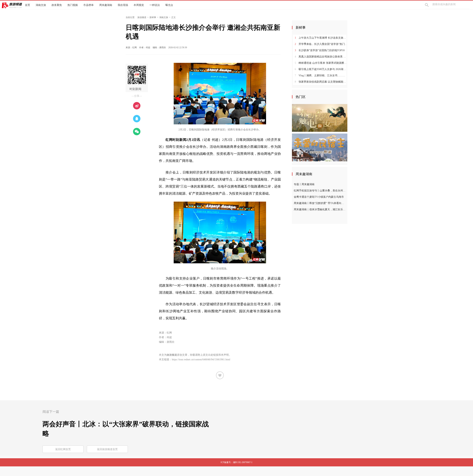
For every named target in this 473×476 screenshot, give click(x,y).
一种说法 (154, 5)
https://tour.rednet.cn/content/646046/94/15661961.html (201, 359)
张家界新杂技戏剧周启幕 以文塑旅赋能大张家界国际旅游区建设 (321, 81)
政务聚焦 (57, 5)
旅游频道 (141, 17)
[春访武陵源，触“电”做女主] (319, 117)
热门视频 (72, 5)
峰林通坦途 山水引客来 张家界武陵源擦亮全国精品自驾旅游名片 (321, 63)
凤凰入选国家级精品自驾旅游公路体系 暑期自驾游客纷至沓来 (321, 56)
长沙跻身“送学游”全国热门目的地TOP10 (320, 50)
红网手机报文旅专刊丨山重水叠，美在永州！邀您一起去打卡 (320, 190)
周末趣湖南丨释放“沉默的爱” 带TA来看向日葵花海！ (320, 203)
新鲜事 (152, 17)
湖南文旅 (41, 5)
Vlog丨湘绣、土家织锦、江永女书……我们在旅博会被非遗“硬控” (321, 75)
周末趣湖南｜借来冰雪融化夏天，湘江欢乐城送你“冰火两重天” (320, 209)
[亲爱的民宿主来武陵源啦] (319, 147)
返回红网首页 (63, 449)
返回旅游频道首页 (107, 449)
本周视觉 (139, 5)
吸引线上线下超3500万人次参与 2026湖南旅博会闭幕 (321, 69)
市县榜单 (88, 5)
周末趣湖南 (105, 5)
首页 (27, 5)
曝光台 (169, 5)
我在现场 (123, 5)
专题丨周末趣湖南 (304, 184)
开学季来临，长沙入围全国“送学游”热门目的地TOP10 (321, 44)
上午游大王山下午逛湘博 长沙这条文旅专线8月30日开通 (321, 37)
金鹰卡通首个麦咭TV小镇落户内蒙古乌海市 (319, 197)
